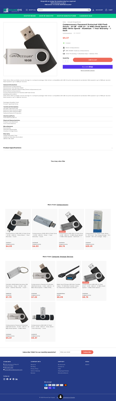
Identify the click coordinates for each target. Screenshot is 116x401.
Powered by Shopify (69, 397)
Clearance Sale (85, 16)
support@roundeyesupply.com (13, 369)
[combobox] (64, 9)
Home (64, 22)
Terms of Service (35, 371)
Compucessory (67, 33)
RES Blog (33, 366)
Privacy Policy (34, 368)
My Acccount (61, 364)
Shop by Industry (46, 16)
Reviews (33, 373)
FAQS (59, 368)
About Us (33, 364)
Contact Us (61, 366)
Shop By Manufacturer (66, 16)
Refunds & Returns (63, 373)
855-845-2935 (9, 367)
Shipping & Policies (63, 371)
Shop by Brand (30, 16)
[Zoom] (30, 49)
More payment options (88, 70)
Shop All (31, 10)
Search (87, 364)
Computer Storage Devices (74, 22)
